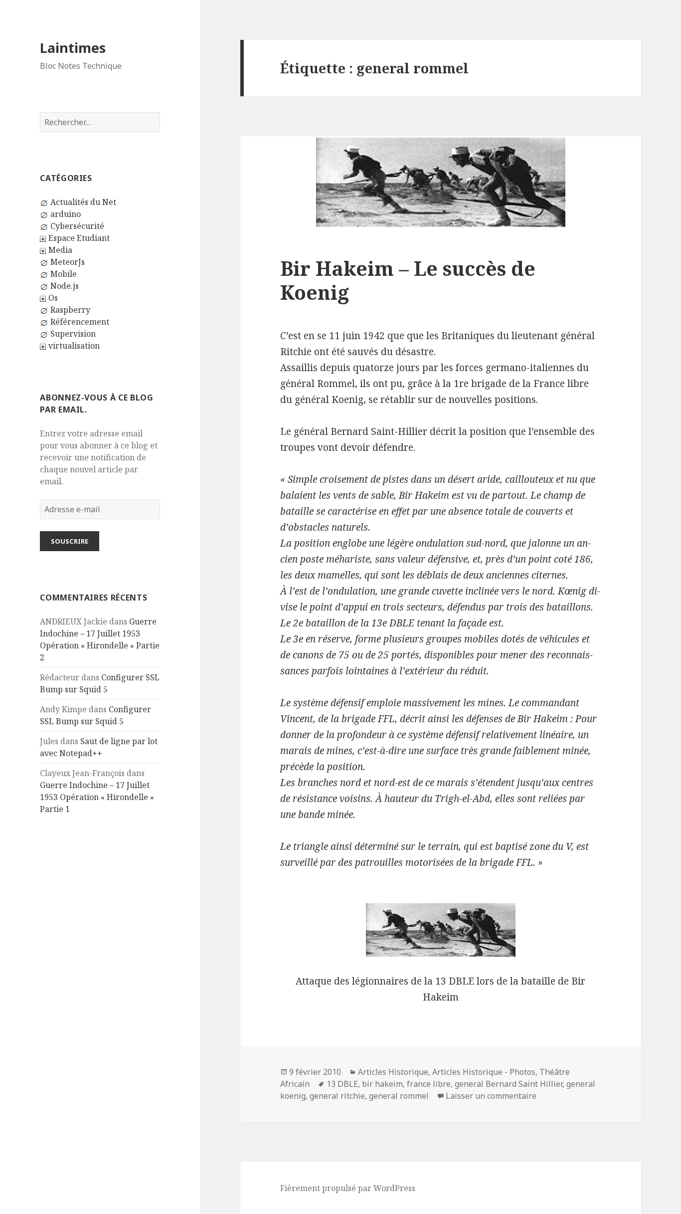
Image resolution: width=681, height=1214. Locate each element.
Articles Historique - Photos (483, 1071)
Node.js (64, 285)
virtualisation (74, 345)
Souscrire (69, 541)
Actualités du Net (83, 202)
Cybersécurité (77, 225)
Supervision (73, 333)
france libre (429, 1083)
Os (53, 297)
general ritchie (337, 1095)
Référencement (79, 321)
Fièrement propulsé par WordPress (347, 1188)
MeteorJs (67, 261)
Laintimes (73, 47)
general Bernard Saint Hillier (508, 1083)
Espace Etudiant (79, 237)
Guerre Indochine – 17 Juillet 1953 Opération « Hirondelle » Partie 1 (97, 797)
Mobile (63, 273)
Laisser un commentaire (491, 1095)
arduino (65, 213)
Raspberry (70, 309)
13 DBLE (342, 1083)
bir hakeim (382, 1083)
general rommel (399, 1095)
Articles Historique (393, 1071)
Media (60, 249)
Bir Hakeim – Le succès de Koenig (407, 280)
